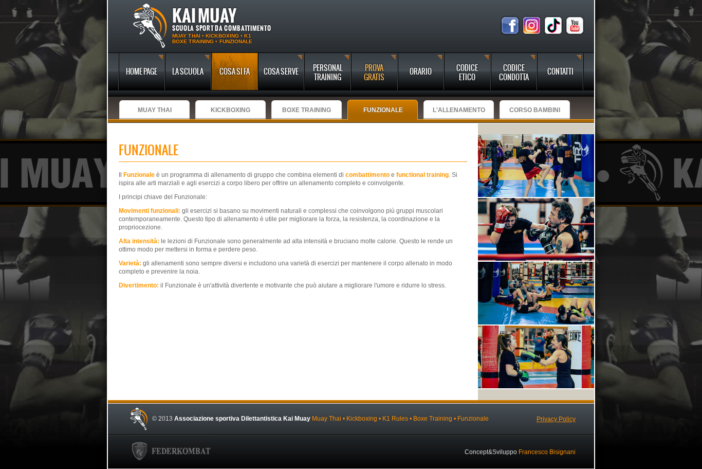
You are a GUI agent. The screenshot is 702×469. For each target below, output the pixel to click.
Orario (421, 71)
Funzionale (383, 110)
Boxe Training (306, 110)
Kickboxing (230, 110)
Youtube (575, 25)
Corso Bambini (534, 110)
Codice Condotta (514, 72)
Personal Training (328, 72)
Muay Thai (155, 110)
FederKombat (171, 452)
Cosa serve (281, 71)
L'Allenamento (459, 110)
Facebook (510, 25)
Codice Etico (467, 72)
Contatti (560, 71)
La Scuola (188, 71)
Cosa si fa (234, 71)
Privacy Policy (556, 419)
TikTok (553, 25)
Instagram (532, 25)
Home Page (141, 71)
